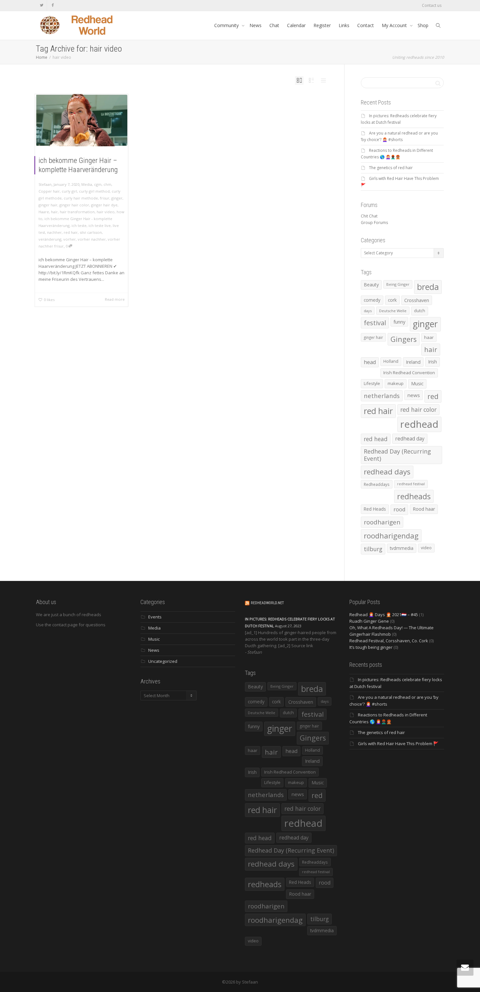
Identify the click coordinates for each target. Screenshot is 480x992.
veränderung (50, 239)
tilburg (373, 549)
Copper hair (49, 191)
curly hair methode (81, 198)
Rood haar (424, 509)
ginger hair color (74, 204)
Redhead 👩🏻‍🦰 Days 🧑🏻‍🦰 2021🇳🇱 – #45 (383, 614)
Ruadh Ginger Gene (369, 621)
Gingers (404, 339)
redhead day (409, 438)
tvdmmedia (401, 548)
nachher (54, 232)
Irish (432, 362)
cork (392, 300)
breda (428, 286)
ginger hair (48, 204)
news (413, 395)
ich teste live (99, 225)
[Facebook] (52, 5)
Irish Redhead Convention (409, 373)
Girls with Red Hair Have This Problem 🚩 (398, 743)
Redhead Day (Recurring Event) (397, 454)
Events (155, 617)
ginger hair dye (104, 204)
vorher (69, 239)
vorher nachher (92, 239)
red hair (71, 232)
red (433, 396)
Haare (44, 211)
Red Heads (375, 509)
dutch (419, 310)
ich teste (79, 225)
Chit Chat (369, 216)
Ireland (413, 362)
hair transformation (77, 211)
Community (227, 25)
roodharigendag (391, 535)
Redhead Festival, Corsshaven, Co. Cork (388, 641)
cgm (98, 184)
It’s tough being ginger (370, 647)
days (368, 310)
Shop (423, 25)
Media (86, 184)
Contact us (431, 5)
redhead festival (411, 484)
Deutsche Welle (393, 310)
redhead (419, 424)
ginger (116, 198)
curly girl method (94, 191)
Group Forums (374, 222)
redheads (414, 496)
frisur (104, 198)
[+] (81, 120)
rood (399, 509)
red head (376, 439)
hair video (106, 211)
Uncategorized (162, 661)
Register (322, 25)
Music (417, 383)
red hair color (418, 409)
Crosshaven (416, 300)
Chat (274, 25)
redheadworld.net (267, 603)
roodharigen (382, 522)
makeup (396, 383)
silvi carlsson (91, 232)
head (370, 362)
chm (107, 184)
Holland (390, 361)
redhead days (387, 472)
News (255, 25)
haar (429, 337)
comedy (372, 300)
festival (375, 322)
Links (344, 25)
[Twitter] (41, 5)
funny (399, 321)
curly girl (69, 191)
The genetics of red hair (391, 167)
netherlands (382, 396)
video (426, 548)
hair (54, 211)
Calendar (296, 25)
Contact (365, 25)
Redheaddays (377, 484)
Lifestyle (372, 383)
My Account (395, 25)
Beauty (371, 284)
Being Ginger (397, 284)
